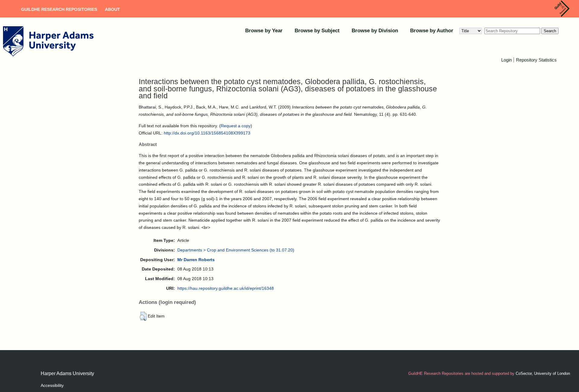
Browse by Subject (317, 30)
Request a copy (236, 125)
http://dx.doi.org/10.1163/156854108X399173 (207, 133)
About (112, 9)
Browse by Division (375, 30)
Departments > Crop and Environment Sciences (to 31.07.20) (235, 250)
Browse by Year (264, 30)
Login (506, 59)
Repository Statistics (536, 59)
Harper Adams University (67, 373)
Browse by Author (431, 30)
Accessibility (52, 385)
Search (550, 31)
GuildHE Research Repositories (59, 9)
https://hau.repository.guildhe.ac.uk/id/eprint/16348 (225, 288)
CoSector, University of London (543, 373)
